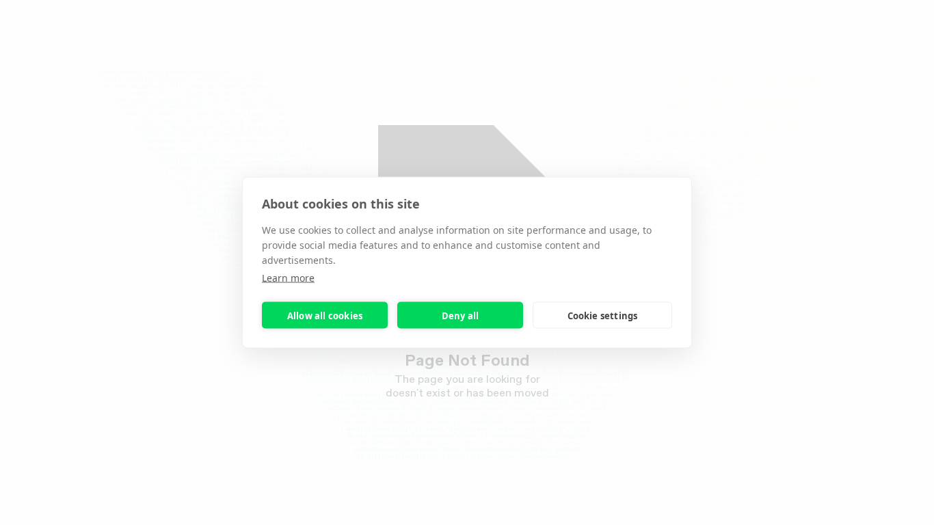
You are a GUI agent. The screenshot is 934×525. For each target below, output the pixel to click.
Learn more (288, 277)
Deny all (460, 315)
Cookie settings (603, 315)
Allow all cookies (324, 315)
